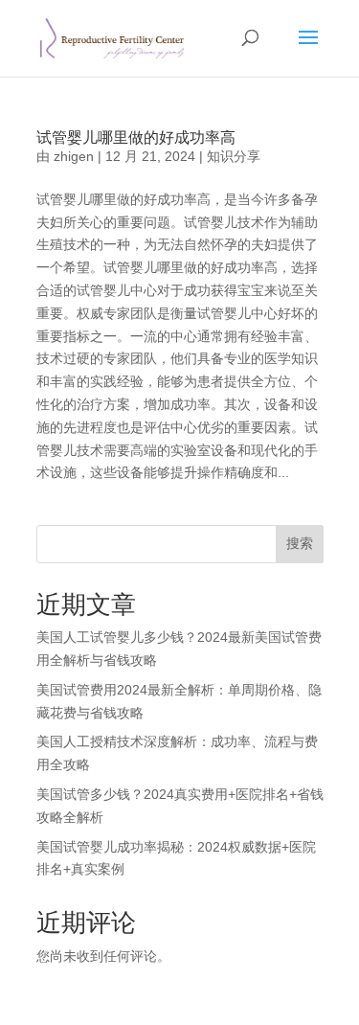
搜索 (299, 543)
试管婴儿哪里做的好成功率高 (136, 137)
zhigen (74, 156)
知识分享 (233, 156)
